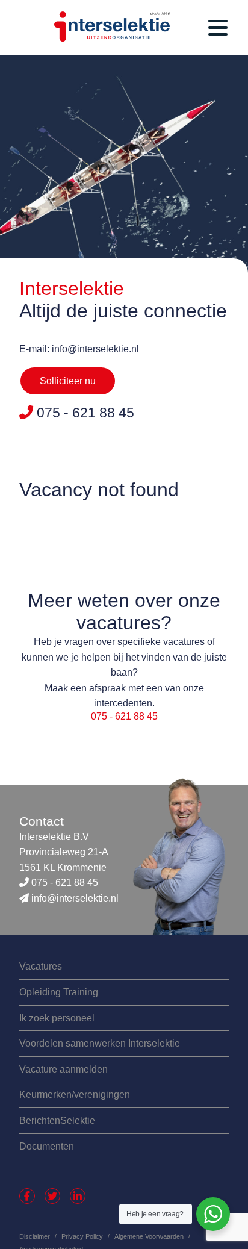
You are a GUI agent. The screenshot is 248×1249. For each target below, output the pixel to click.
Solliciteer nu (68, 381)
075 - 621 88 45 (124, 716)
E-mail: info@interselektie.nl (79, 349)
